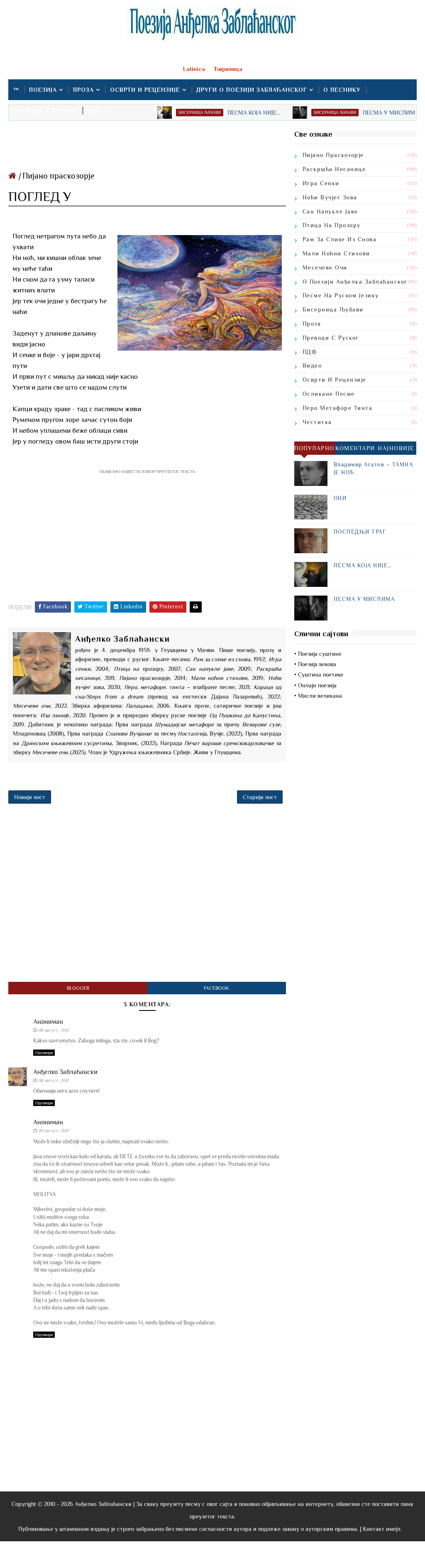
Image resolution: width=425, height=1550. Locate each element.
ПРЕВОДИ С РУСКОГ (45, 110)
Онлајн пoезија (317, 685)
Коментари (355, 448)
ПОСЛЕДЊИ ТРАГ (360, 532)
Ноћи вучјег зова (330, 197)
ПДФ (94, 110)
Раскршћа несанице (334, 169)
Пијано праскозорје (58, 175)
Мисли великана (320, 695)
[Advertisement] (147, 148)
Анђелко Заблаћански (65, 1072)
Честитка (317, 422)
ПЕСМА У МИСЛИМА (364, 599)
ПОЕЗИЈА (43, 89)
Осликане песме (329, 393)
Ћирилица (228, 69)
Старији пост (260, 797)
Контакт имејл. (382, 1528)
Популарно (314, 448)
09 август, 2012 (53, 1130)
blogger (78, 988)
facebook (216, 988)
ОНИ (340, 498)
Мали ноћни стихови (336, 253)
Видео (312, 365)
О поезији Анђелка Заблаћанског (355, 281)
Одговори (44, 1052)
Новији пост (29, 797)
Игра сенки (321, 183)
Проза (312, 323)
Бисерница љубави (333, 309)
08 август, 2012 (53, 1030)
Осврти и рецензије (334, 379)
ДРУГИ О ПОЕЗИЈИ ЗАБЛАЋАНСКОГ (251, 89)
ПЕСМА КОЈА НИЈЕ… (363, 565)
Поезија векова (317, 664)
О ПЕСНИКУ (342, 89)
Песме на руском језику (341, 295)
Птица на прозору (332, 225)
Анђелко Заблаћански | (104, 1504)
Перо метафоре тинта (338, 408)
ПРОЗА (83, 89)
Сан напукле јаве (330, 211)
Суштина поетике (320, 674)
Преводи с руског (331, 337)
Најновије (396, 448)
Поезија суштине (320, 653)
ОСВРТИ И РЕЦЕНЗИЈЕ (145, 89)
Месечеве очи (325, 267)
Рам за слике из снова (340, 239)
